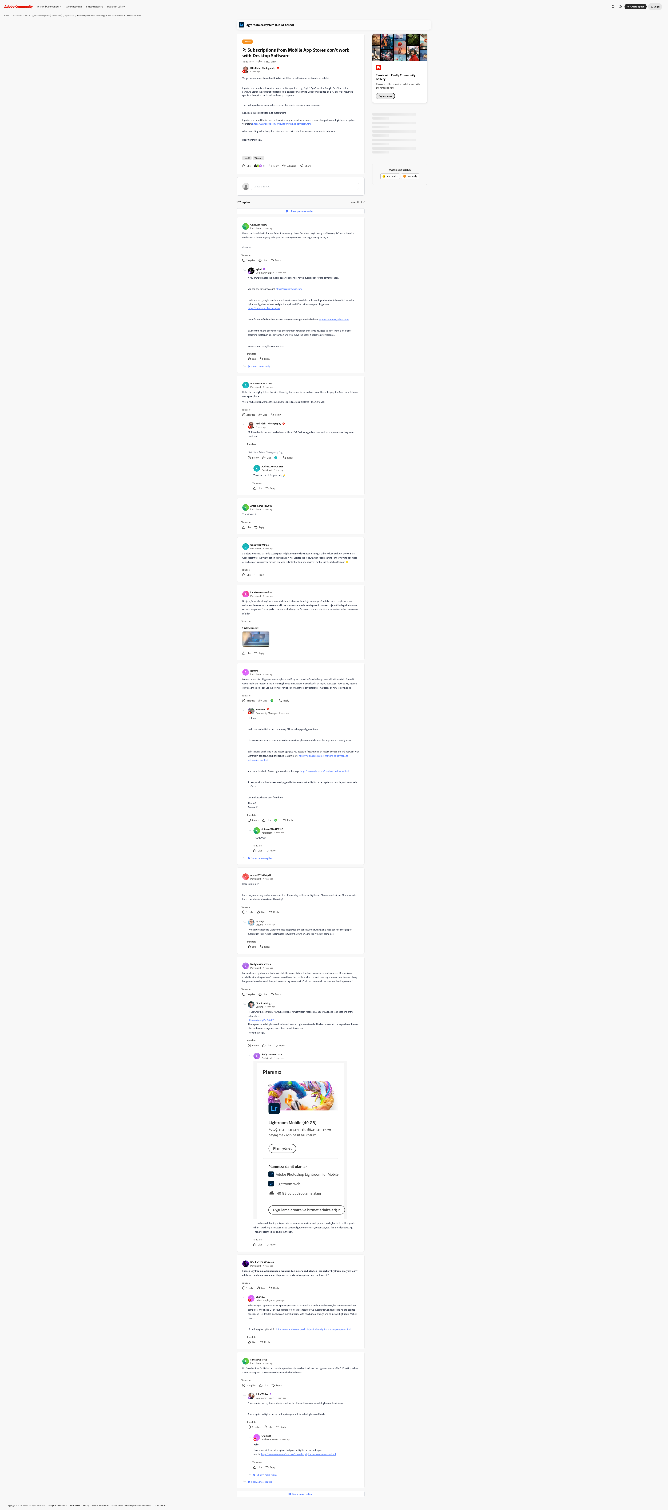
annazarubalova (258, 1359)
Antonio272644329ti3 (261, 505)
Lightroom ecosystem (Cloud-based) (46, 15)
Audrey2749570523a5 (261, 383)
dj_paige (260, 920)
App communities (20, 15)
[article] (300, 243)
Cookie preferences (100, 1505)
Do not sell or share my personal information (131, 1505)
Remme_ (255, 670)
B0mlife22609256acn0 (262, 1262)
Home (6, 15)
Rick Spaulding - (264, 1003)
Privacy (86, 1505)
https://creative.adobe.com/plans (264, 308)
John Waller (262, 1394)
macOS (247, 158)
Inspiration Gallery (116, 6)
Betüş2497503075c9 (260, 964)
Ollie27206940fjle (259, 544)
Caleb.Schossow (258, 224)
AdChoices (161, 1505)
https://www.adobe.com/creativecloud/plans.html (324, 771)
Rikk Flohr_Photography (263, 67)
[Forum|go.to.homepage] (18, 6)
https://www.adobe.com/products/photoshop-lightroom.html (281, 123)
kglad (259, 268)
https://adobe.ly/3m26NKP (261, 1020)
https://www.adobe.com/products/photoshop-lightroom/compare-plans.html (313, 1329)
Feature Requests (94, 6)
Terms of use (74, 1505)
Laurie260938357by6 (261, 592)
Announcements (74, 6)
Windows (259, 158)
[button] (636, 6)
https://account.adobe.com (289, 288)
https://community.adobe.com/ (334, 319)
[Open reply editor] (300, 186)
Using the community (57, 1505)
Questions (69, 15)
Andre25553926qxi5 (260, 875)
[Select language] (620, 6)
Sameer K (261, 709)
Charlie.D (260, 1296)
